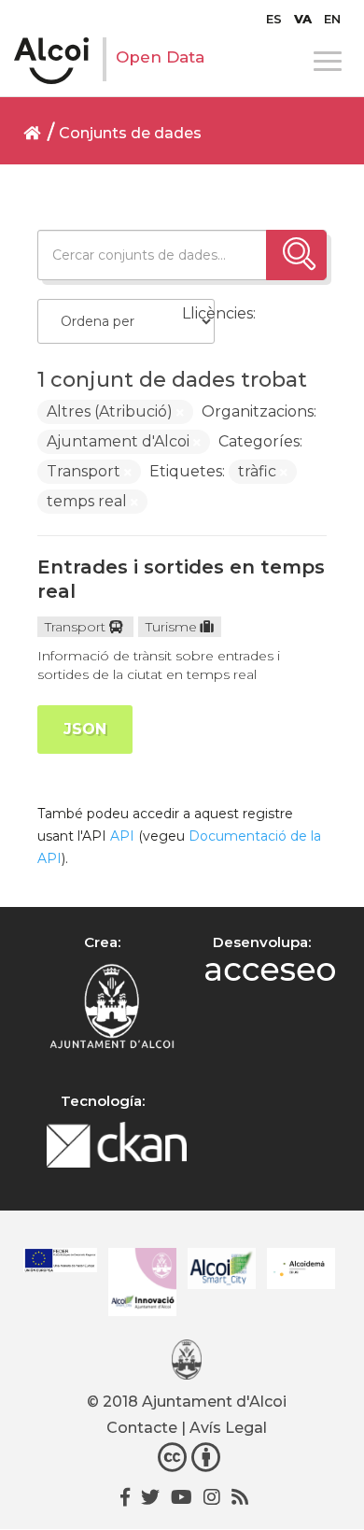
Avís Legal (228, 1428)
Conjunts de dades (130, 133)
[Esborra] (180, 412)
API (122, 836)
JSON (84, 729)
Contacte (141, 1428)
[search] (296, 255)
